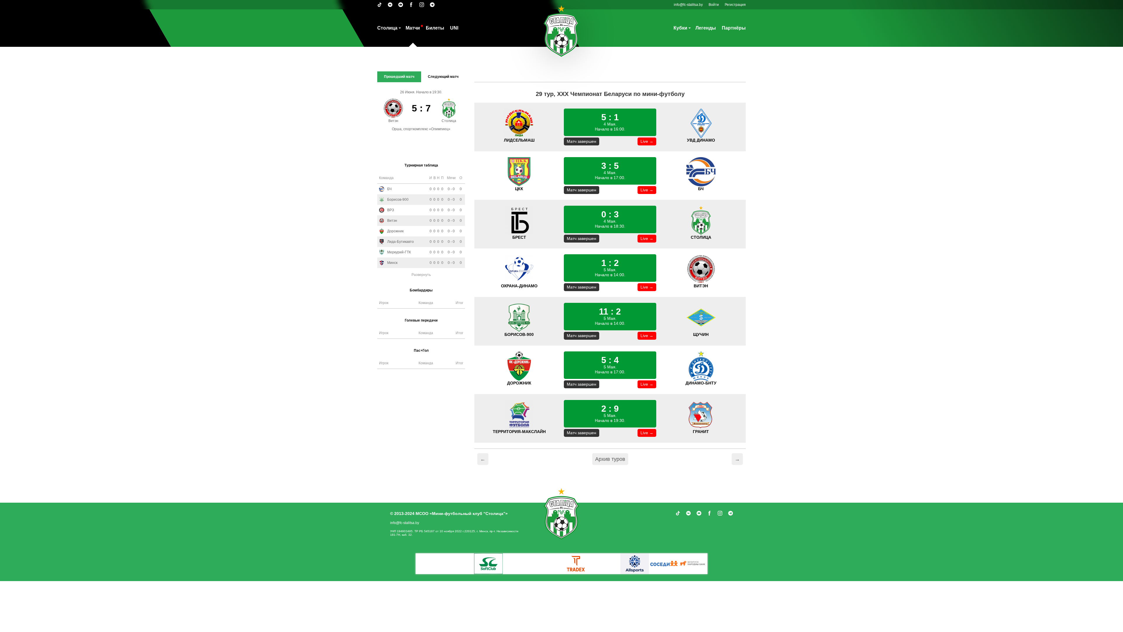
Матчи (413, 27)
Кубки (680, 27)
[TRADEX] (576, 563)
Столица (387, 27)
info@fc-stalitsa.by (688, 5)
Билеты (435, 27)
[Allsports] (634, 563)
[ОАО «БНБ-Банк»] (693, 563)
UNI (454, 27)
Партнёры (734, 27)
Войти (714, 5)
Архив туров (610, 459)
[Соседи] (664, 563)
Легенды (705, 27)
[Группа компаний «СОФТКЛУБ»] (488, 563)
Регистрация (735, 5)
